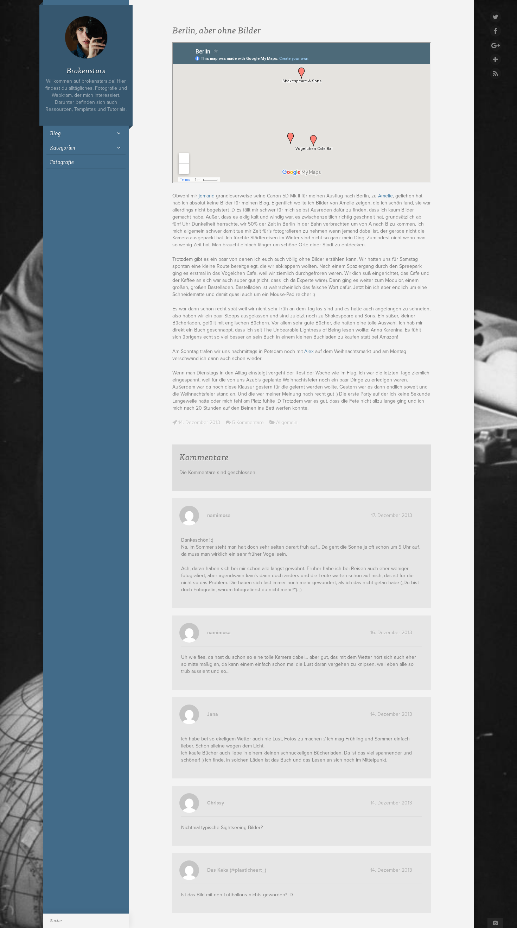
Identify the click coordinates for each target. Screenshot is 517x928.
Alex (309, 351)
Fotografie (62, 161)
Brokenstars (86, 70)
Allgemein (287, 422)
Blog (55, 132)
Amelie (385, 196)
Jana (212, 714)
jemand (207, 196)
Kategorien (63, 147)
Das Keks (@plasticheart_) (236, 870)
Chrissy (215, 803)
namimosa (219, 515)
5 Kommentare (248, 422)
